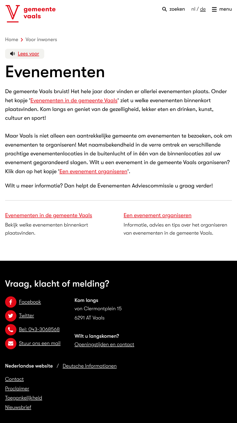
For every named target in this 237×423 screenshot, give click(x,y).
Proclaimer (17, 389)
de (203, 9)
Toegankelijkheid (23, 398)
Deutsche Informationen (90, 366)
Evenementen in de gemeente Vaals (73, 100)
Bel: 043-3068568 (39, 329)
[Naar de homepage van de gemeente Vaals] (30, 14)
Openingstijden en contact (104, 344)
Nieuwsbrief (18, 407)
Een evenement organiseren (93, 171)
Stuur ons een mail (39, 343)
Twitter (26, 316)
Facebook (30, 302)
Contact (14, 379)
